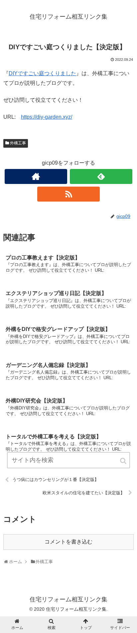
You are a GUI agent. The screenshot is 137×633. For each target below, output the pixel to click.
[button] (123, 461)
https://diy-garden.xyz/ (46, 117)
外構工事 (18, 143)
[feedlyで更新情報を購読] (101, 176)
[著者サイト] (36, 176)
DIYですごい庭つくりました (42, 73)
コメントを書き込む (68, 542)
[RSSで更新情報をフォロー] (68, 194)
